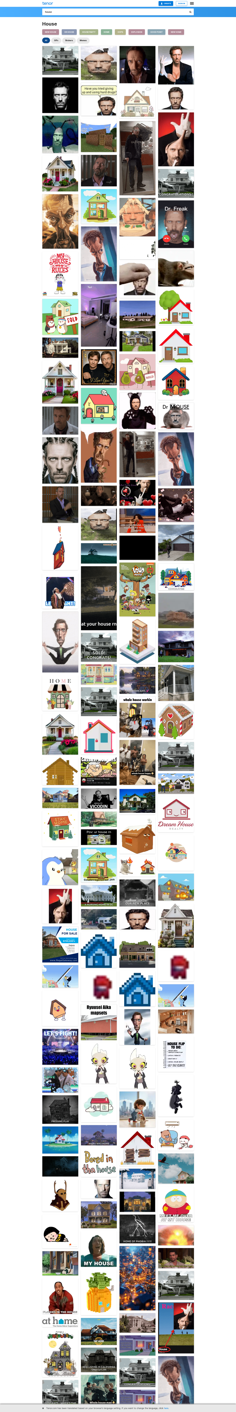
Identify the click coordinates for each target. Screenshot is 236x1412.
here (166, 1408)
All (46, 40)
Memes (83, 40)
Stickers (69, 40)
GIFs (56, 40)
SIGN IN (181, 3)
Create (167, 3)
